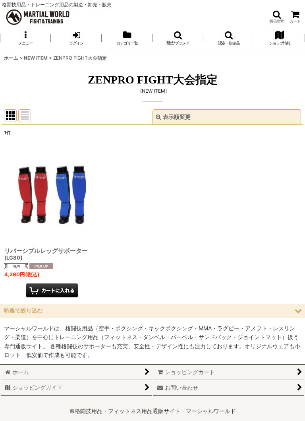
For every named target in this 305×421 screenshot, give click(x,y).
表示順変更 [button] (177, 116)
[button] (276, 17)
